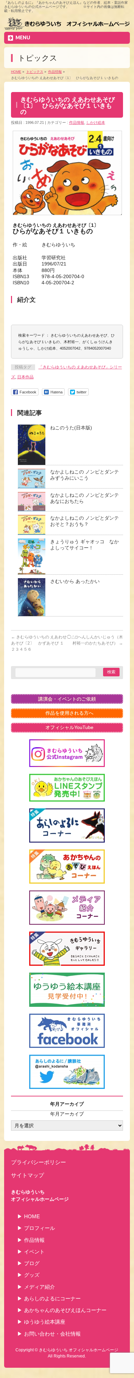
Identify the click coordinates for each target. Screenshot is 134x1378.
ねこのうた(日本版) (71, 427)
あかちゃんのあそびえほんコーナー (65, 1310)
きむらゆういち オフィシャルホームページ (78, 1350)
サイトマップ (27, 1175)
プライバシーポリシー (38, 1162)
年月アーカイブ (67, 1114)
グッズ (32, 1275)
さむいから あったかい (75, 581)
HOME (32, 1216)
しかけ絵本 (95, 122)
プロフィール (39, 1228)
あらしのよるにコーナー (52, 1298)
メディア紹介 (39, 1287)
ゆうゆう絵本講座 (44, 1322)
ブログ (32, 1263)
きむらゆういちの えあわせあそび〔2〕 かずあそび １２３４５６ (39, 643)
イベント (34, 1251)
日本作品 (25, 377)
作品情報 (76, 122)
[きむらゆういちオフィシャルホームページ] (67, 24)
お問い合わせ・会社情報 (52, 1334)
